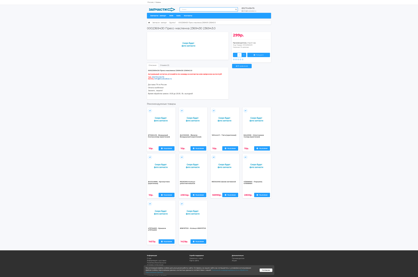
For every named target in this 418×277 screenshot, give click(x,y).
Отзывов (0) (164, 65)
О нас (149, 258)
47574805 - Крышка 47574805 (157, 229)
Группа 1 (172, 23)
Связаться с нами (196, 258)
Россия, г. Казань (154, 2)
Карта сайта (194, 261)
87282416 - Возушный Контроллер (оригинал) (159, 136)
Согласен (266, 270)
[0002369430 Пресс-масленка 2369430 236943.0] (189, 45)
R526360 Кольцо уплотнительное (187, 183)
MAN (171, 16)
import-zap (251, 43)
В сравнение (242, 66)
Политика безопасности (156, 263)
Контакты (188, 16)
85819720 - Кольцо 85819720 (193, 228)
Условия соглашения (155, 265)
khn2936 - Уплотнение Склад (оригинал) (254, 136)
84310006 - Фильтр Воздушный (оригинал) (190, 136)
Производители (238, 258)
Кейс (178, 16)
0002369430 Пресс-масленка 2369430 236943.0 (197, 23)
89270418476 (248, 8)
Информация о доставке (156, 261)
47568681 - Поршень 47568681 (253, 183)
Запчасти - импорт (158, 16)
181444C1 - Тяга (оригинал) (224, 135)
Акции (234, 261)
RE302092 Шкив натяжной (224, 182)
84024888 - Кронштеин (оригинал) (159, 183)
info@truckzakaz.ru (249, 11)
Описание (153, 65)
